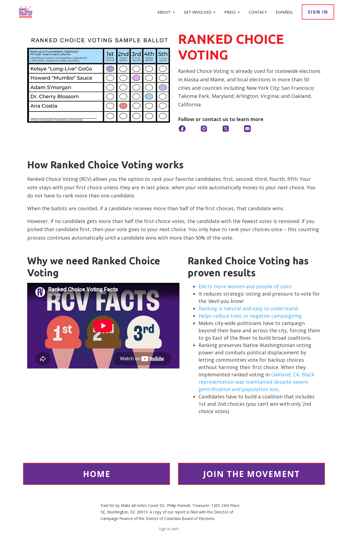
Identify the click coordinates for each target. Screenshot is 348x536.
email (184, 528)
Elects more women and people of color (245, 286)
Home (96, 473)
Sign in (318, 12)
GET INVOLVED (198, 12)
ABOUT (164, 12)
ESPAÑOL (284, 12)
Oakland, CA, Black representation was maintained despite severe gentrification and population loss (256, 381)
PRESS (230, 12)
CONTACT (258, 12)
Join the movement (251, 473)
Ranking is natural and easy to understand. (248, 308)
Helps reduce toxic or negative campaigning (250, 315)
